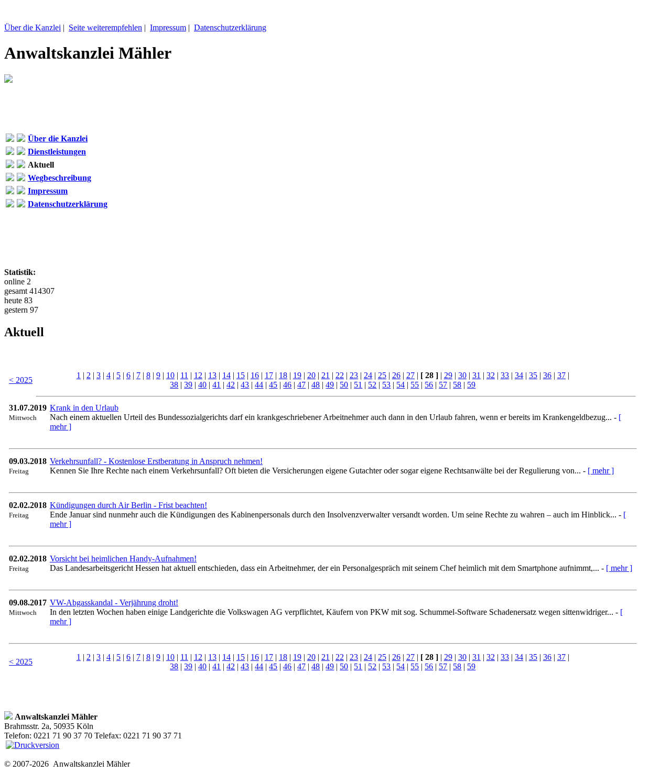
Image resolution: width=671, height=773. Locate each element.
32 (490, 375)
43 (245, 384)
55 (414, 384)
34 (519, 375)
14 (226, 375)
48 (315, 384)
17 (269, 375)
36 (547, 375)
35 (533, 375)
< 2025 (21, 380)
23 (354, 375)
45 (273, 384)
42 (230, 384)
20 (311, 375)
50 (344, 384)
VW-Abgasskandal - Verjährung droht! (114, 602)
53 (386, 384)
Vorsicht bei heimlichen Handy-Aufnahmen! (123, 558)
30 (462, 375)
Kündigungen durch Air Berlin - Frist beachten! (128, 505)
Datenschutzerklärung (230, 27)
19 (297, 375)
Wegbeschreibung (59, 177)
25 (382, 375)
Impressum (168, 27)
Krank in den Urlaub (84, 407)
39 (188, 384)
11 (184, 375)
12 (198, 375)
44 (259, 384)
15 (240, 375)
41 (216, 384)
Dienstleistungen (57, 151)
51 (358, 384)
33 (505, 375)
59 (471, 384)
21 (325, 375)
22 (340, 375)
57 (443, 384)
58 (457, 384)
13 (212, 375)
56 (429, 384)
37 (561, 375)
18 (283, 375)
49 (330, 384)
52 (372, 384)
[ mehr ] (601, 470)
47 (301, 384)
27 (410, 375)
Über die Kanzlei (32, 27)
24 (368, 375)
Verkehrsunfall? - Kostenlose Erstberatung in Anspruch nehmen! (156, 461)
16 (255, 375)
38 (174, 384)
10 (170, 375)
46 (287, 384)
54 (400, 384)
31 (476, 375)
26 (396, 375)
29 (448, 375)
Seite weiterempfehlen (105, 27)
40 (202, 384)
